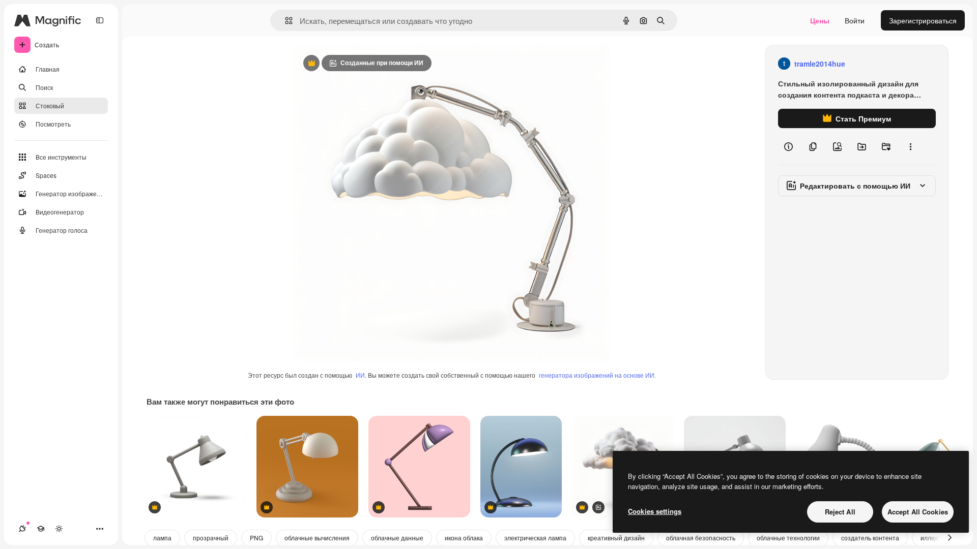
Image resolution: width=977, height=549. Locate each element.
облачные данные (397, 537)
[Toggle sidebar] (100, 20)
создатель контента (870, 537)
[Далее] (949, 538)
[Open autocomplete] (285, 20)
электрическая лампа (535, 537)
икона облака (464, 537)
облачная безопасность (700, 537)
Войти (855, 20)
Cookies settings (654, 511)
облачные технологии (788, 537)
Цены (819, 20)
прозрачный (210, 537)
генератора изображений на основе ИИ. (597, 375)
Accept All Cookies (917, 511)
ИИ (360, 375)
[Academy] (41, 529)
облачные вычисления (317, 537)
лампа (162, 537)
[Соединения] (22, 529)
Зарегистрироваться (923, 20)
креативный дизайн (616, 537)
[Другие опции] (910, 146)
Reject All (840, 511)
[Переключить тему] (59, 529)
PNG (256, 537)
